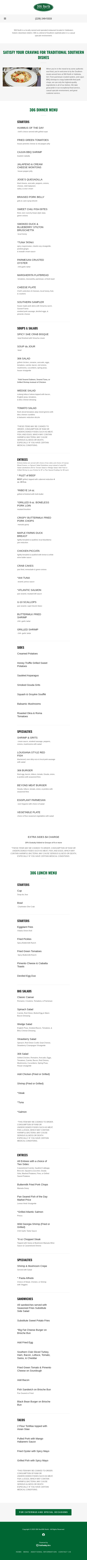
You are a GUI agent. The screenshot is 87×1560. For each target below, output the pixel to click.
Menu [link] (26, 1552)
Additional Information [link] (44, 1552)
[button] (5, 18)
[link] (43, 7)
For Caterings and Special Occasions (43, 1512)
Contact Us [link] (65, 1552)
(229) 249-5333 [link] (43, 18)
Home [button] (19, 1552)
